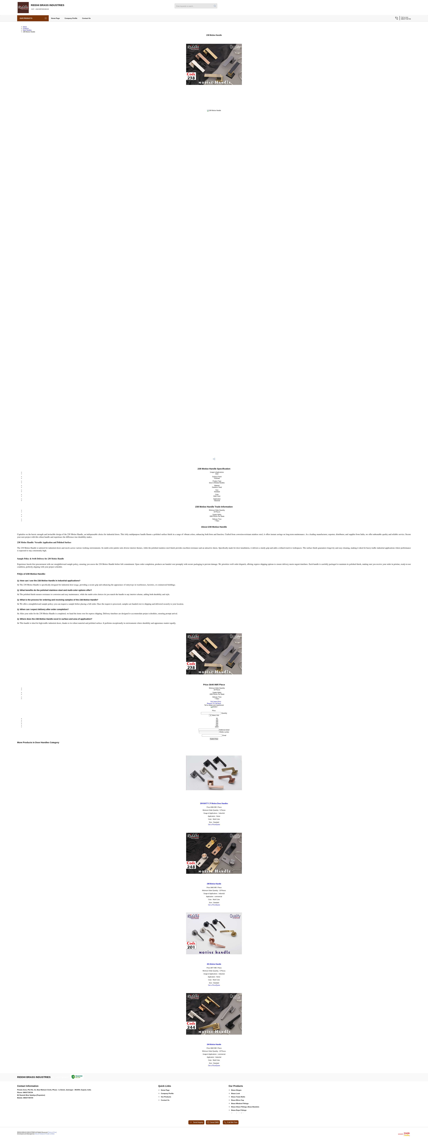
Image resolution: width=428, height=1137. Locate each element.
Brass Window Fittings (240, 1103)
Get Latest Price (215, 701)
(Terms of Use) (52, 1132)
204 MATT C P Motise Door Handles (214, 803)
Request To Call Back (214, 703)
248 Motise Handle (214, 884)
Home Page (55, 18)
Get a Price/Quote (214, 824)
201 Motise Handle (214, 964)
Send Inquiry (198, 1122)
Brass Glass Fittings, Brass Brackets (245, 1107)
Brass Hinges (236, 1090)
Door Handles (27, 30)
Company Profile (71, 18)
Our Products (26, 18)
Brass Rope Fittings (238, 1110)
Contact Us (86, 18)
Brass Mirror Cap (237, 1100)
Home (25, 27)
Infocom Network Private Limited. (45, 1134)
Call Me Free (232, 1122)
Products (26, 28)
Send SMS (214, 1122)
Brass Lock (235, 1093)
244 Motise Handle (214, 1044)
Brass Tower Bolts (238, 1097)
